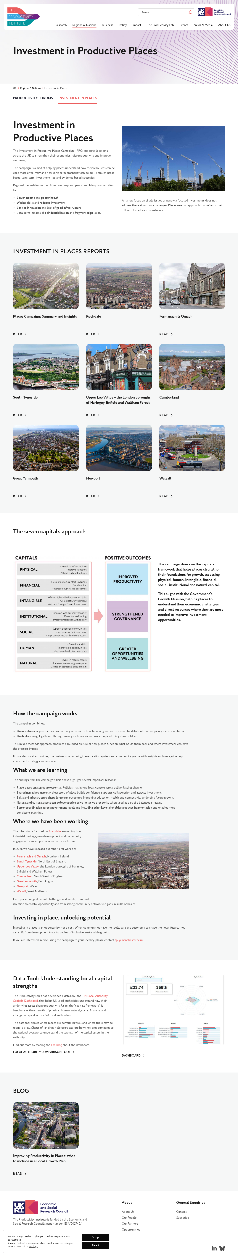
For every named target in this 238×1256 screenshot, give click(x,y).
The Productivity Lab (160, 25)
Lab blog (56, 1045)
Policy (123, 25)
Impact (136, 25)
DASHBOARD (131, 1056)
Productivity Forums (33, 98)
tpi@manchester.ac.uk (129, 940)
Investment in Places (77, 98)
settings (33, 1246)
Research (61, 25)
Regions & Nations (84, 25)
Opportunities (131, 1230)
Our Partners (130, 1224)
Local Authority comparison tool (41, 1052)
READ (17, 334)
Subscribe (182, 1218)
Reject (95, 1245)
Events (183, 25)
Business (107, 25)
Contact (181, 1212)
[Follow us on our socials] (214, 1248)
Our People (129, 1218)
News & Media (203, 25)
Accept (95, 1237)
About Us (224, 25)
